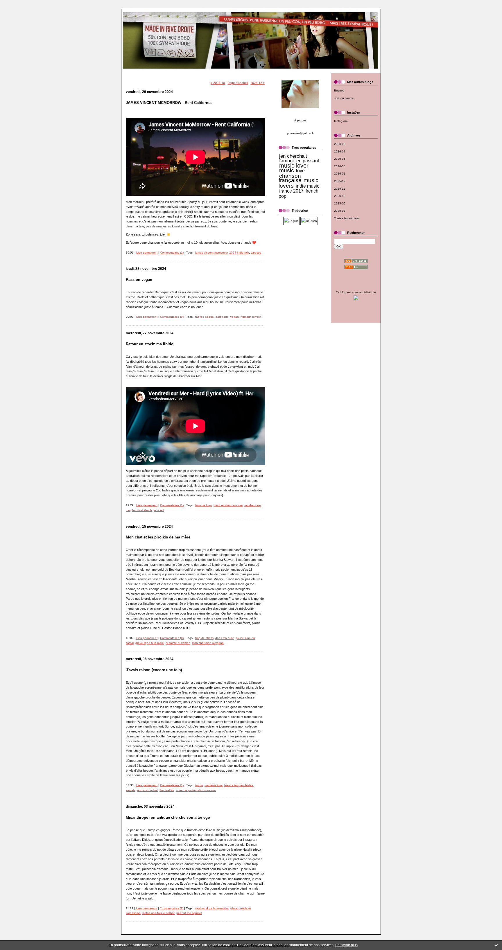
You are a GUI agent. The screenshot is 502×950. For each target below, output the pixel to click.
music (286, 170)
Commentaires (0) (172, 316)
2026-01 (339, 173)
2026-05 (339, 166)
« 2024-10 (218, 83)
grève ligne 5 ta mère (149, 642)
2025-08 (339, 210)
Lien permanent (146, 252)
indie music (307, 186)
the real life (166, 790)
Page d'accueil (237, 83)
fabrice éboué (204, 316)
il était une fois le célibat (158, 913)
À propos (300, 120)
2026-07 (339, 151)
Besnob (339, 90)
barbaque (222, 316)
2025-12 (339, 181)
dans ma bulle (224, 638)
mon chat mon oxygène (208, 642)
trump (199, 785)
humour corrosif (251, 316)
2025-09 (339, 203)
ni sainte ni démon (178, 642)
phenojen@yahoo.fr (300, 133)
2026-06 (339, 158)
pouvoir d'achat (147, 790)
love (300, 170)
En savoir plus (346, 945)
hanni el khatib (142, 510)
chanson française (290, 178)
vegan (234, 316)
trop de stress (204, 638)
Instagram (340, 121)
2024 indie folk (239, 252)
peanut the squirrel (189, 913)
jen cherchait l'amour (293, 158)
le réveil (159, 510)
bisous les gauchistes (238, 785)
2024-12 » (257, 83)
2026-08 (339, 144)
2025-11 (339, 188)
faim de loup (203, 505)
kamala (130, 790)
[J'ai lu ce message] (496, 945)
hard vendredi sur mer (228, 505)
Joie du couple (344, 98)
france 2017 (291, 190)
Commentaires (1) (172, 252)
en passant (307, 160)
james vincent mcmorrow (211, 252)
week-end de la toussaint (212, 908)
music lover (294, 165)
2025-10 (339, 195)
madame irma (214, 785)
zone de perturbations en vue (196, 790)
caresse (256, 252)
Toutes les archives (347, 218)
